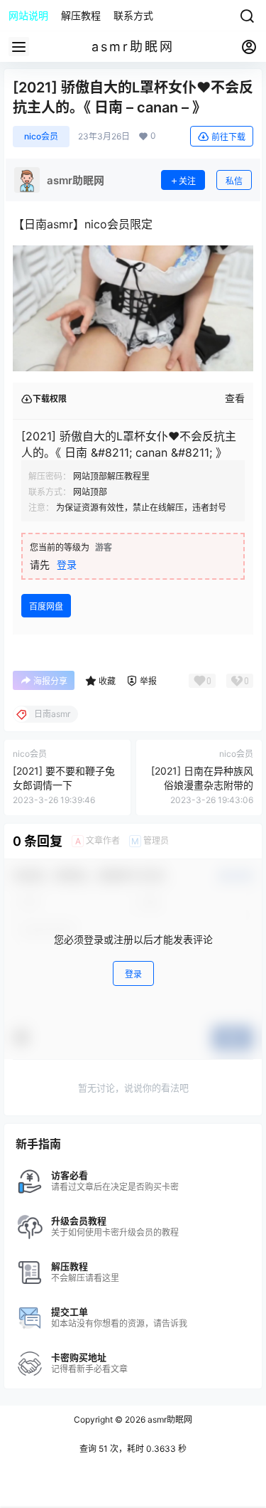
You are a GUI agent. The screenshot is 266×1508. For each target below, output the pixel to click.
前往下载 (228, 137)
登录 (67, 564)
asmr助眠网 (168, 1419)
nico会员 (41, 136)
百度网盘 (46, 606)
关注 (187, 181)
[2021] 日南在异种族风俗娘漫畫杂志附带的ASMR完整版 (202, 785)
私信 (234, 181)
